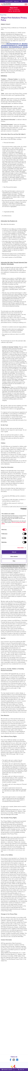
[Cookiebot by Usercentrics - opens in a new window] (20, 509)
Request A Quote (9, 1)
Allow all (14, 552)
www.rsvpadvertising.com (15, 47)
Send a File (16, 1)
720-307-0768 (16, 11)
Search (21, 1)
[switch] (24, 534)
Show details (20, 547)
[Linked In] (17, 1059)
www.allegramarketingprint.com (9, 45)
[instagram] (13, 1059)
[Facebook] (10, 1059)
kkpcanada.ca (4, 47)
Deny (14, 560)
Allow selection (14, 556)
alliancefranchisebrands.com (13, 43)
